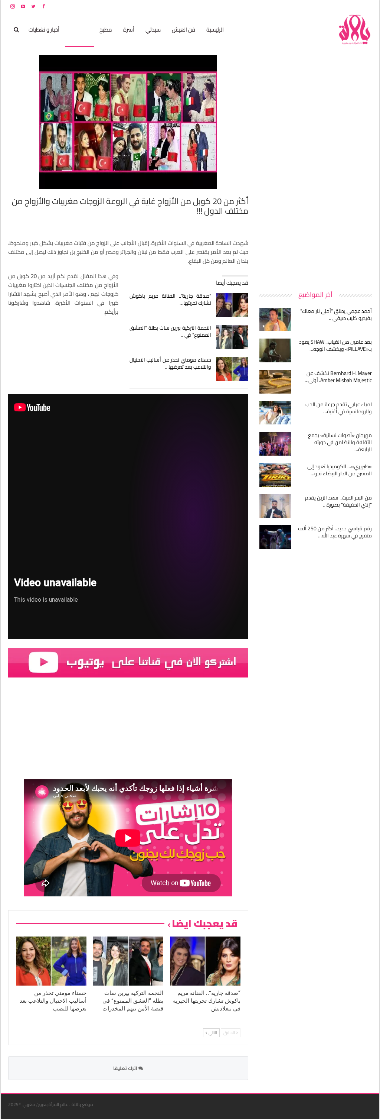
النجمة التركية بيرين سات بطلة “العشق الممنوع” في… (171, 331)
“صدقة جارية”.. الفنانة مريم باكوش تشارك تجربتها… (171, 299)
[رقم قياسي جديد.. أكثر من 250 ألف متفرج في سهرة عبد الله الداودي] (275, 537)
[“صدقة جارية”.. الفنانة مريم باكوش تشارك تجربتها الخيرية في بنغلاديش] (232, 305)
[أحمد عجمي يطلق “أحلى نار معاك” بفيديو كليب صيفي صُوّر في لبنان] (275, 320)
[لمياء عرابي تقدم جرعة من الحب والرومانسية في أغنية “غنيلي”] (275, 413)
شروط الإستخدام (300, 6)
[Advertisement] (316, 166)
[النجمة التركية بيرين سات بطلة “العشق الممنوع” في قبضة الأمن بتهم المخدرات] (232, 337)
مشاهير (79, 29)
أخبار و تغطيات (44, 29)
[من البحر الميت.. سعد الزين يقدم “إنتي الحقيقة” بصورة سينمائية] (275, 506)
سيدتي (153, 29)
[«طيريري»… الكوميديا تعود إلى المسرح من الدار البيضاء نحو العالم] (275, 475)
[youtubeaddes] (128, 662)
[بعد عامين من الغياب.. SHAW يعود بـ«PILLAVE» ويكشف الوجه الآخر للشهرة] (275, 350)
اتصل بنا (324, 6)
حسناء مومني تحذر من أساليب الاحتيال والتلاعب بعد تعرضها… (171, 363)
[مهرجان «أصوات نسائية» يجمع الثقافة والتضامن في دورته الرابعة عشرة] (275, 444)
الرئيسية (215, 29)
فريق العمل (345, 6)
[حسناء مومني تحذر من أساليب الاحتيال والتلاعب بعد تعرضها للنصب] (232, 369)
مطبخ (105, 29)
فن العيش (183, 29)
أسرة (128, 29)
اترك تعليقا (125, 1068)
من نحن (366, 6)
